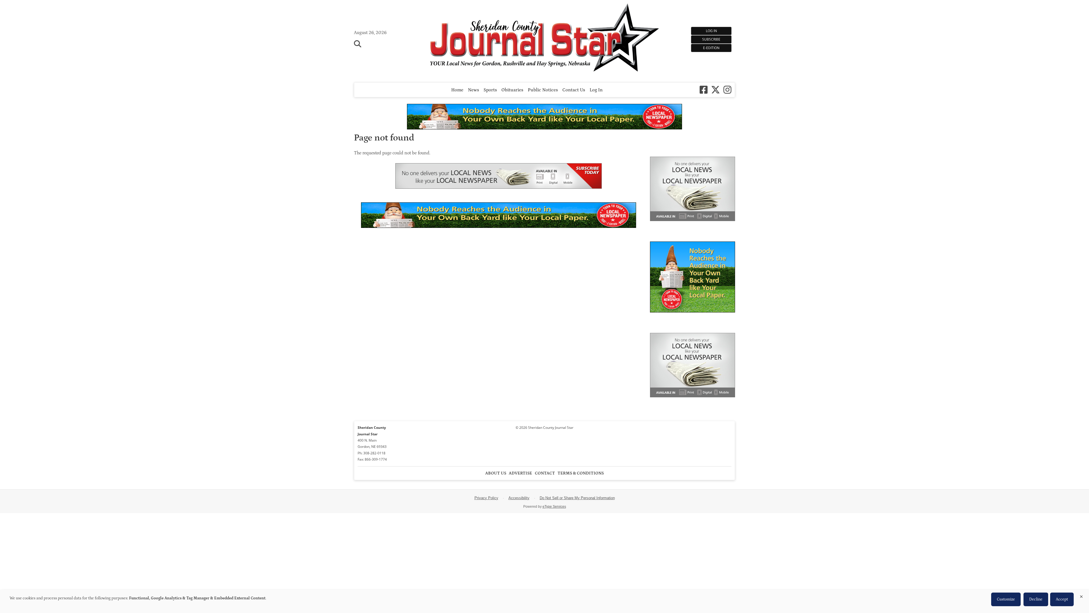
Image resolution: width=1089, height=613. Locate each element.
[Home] (544, 38)
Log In (711, 30)
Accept (1062, 599)
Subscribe (711, 39)
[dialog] (544, 601)
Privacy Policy (486, 498)
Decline (1035, 599)
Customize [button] (1006, 599)
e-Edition (711, 47)
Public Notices (543, 90)
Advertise (520, 473)
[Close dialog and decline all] (1081, 595)
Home (457, 90)
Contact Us (573, 90)
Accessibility (518, 498)
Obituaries (512, 90)
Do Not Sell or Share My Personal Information (577, 498)
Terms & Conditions (581, 473)
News (473, 90)
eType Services (554, 507)
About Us (495, 473)
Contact (545, 473)
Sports (490, 90)
